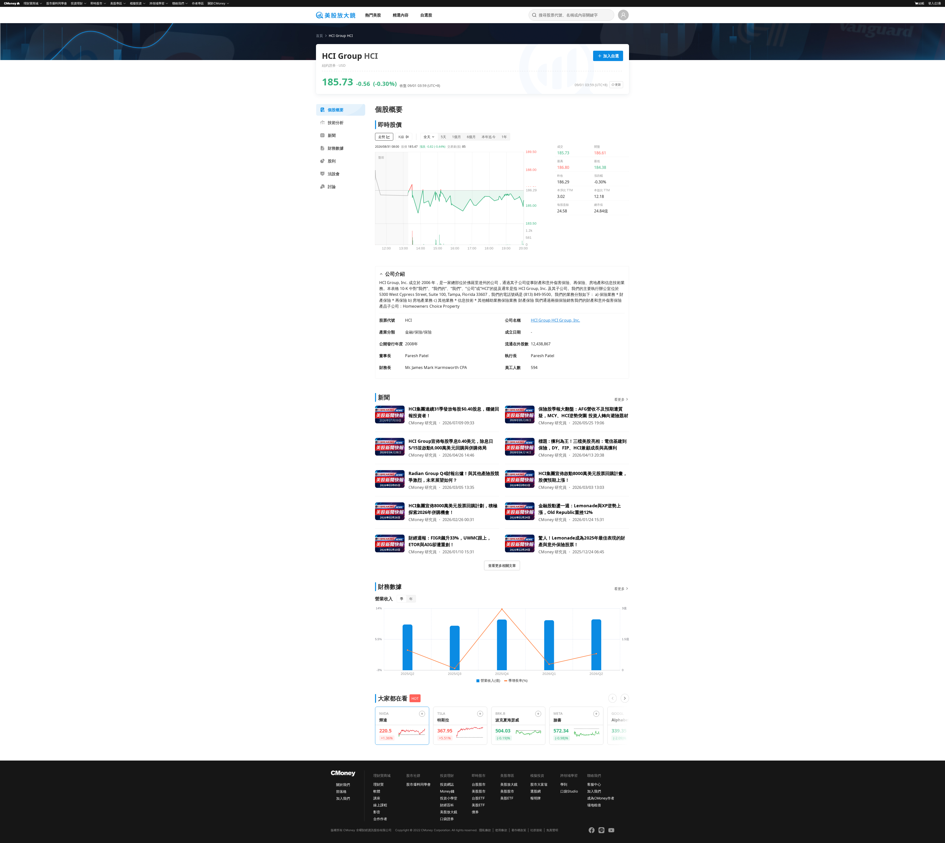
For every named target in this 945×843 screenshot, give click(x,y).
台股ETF (478, 798)
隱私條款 (485, 830)
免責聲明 (552, 830)
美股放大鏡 (448, 812)
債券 (475, 812)
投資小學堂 (448, 798)
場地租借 (594, 805)
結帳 (921, 3)
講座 (376, 798)
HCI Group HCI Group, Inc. (555, 320)
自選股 (426, 15)
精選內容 (401, 15)
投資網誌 (447, 784)
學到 (563, 784)
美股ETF (478, 805)
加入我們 (343, 798)
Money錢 (447, 791)
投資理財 (77, 3)
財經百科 (447, 805)
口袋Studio (569, 791)
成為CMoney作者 (600, 798)
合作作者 (380, 819)
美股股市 (479, 791)
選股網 (535, 791)
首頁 (319, 35)
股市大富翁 (539, 784)
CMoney (10, 3)
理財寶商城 (31, 3)
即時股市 (96, 3)
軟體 (376, 791)
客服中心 (594, 784)
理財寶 (378, 784)
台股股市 (479, 784)
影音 (376, 812)
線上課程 (380, 805)
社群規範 (536, 830)
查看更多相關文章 (502, 565)
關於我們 (343, 784)
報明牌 (535, 798)
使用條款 (501, 830)
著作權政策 (518, 830)
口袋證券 (447, 819)
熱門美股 (373, 15)
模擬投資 (136, 3)
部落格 (341, 791)
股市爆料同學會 (56, 3)
